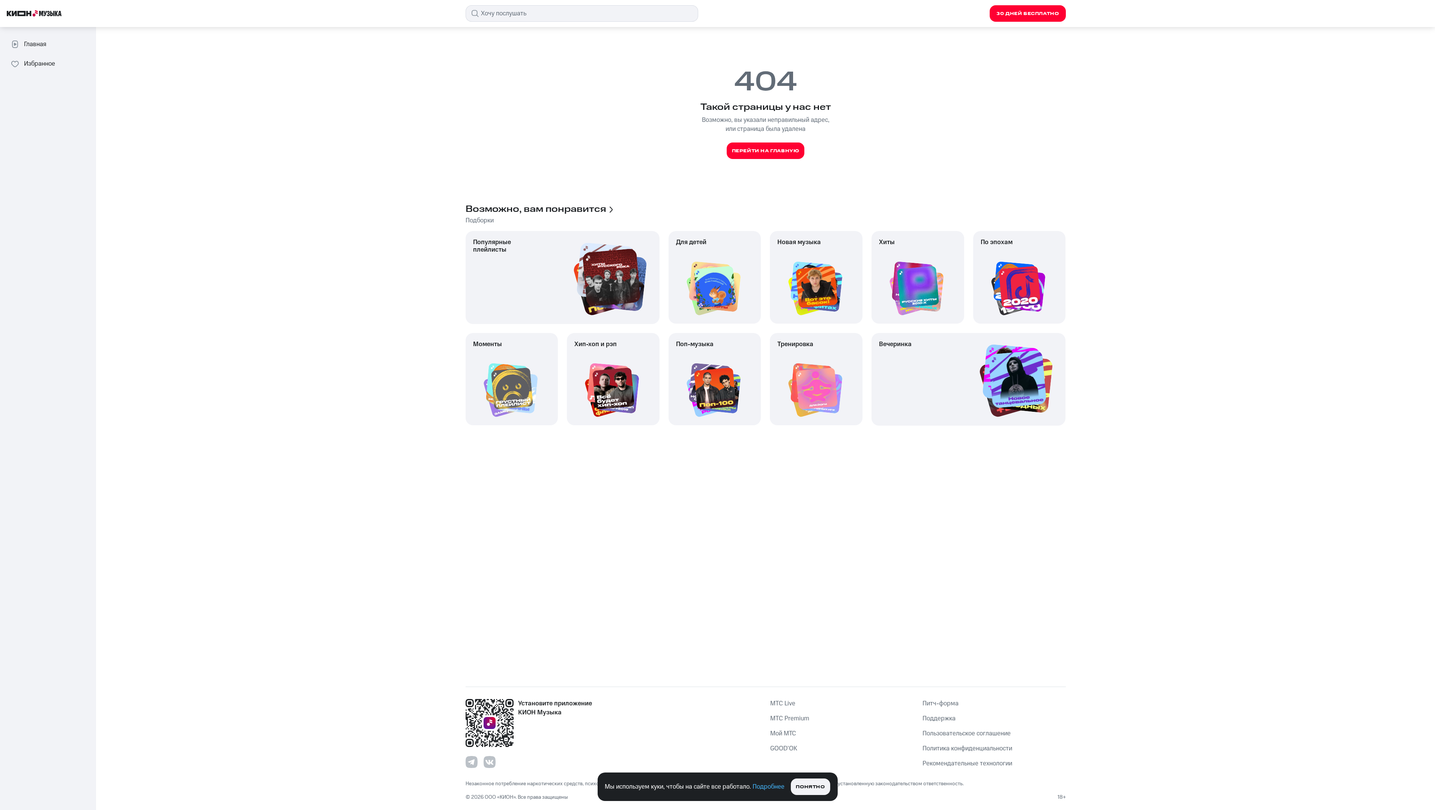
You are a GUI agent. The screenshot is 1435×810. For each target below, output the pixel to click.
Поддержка (939, 718)
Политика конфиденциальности (967, 748)
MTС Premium (789, 718)
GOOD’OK (783, 748)
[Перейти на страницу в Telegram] (472, 762)
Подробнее (768, 786)
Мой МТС (783, 733)
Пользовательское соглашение (967, 733)
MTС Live (782, 703)
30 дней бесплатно (1027, 13)
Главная (35, 44)
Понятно (810, 787)
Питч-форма (941, 703)
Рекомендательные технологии (967, 763)
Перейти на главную (765, 151)
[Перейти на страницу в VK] (490, 762)
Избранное (39, 63)
